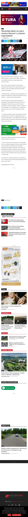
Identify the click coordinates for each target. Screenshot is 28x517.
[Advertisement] (14, 183)
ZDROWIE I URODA (7, 350)
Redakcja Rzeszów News (5, 453)
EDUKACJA (3, 235)
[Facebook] (2, 41)
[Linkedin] (11, 41)
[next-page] (4, 239)
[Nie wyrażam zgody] (26, 511)
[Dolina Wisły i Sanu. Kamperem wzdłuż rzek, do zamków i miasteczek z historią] (14, 362)
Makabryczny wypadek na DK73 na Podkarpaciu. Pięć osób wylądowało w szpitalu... (17, 344)
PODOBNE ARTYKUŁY (8, 214)
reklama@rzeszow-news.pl (17, 501)
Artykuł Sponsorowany (5, 376)
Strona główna (4, 26)
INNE (9, 26)
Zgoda (9, 515)
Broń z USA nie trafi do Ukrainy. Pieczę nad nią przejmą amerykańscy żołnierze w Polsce (16, 228)
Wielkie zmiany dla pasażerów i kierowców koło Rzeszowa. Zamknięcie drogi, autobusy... (14, 450)
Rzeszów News (3, 309)
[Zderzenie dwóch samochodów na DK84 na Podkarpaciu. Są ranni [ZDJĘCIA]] (4, 338)
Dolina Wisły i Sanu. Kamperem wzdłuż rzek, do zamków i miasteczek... (12, 373)
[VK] (17, 41)
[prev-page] (2, 239)
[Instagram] (12, 505)
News (2, 303)
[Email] (20, 41)
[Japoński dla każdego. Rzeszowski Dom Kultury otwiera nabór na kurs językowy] (4, 234)
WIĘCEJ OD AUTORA (7, 216)
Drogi (2, 323)
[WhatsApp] (8, 41)
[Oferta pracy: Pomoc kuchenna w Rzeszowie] (14, 298)
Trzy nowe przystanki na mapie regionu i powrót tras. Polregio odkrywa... (21, 327)
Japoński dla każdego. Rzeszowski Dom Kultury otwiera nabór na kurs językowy (17, 234)
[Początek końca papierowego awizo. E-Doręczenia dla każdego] (4, 221)
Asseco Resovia (7, 200)
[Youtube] (19, 505)
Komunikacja (6, 313)
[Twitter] (5, 41)
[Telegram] (14, 41)
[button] (2, 9)
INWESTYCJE (5, 425)
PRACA (4, 289)
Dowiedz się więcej (17, 515)
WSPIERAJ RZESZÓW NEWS (9, 382)
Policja (4, 333)
